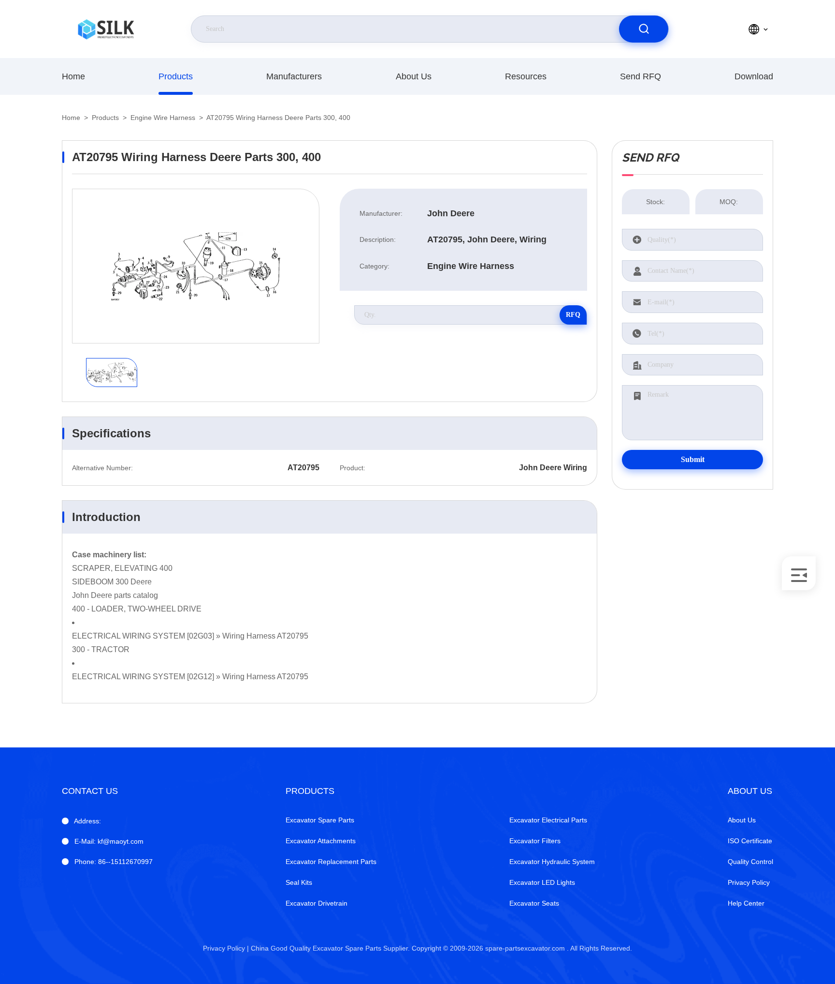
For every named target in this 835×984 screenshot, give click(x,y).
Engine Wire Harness (162, 117)
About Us (414, 76)
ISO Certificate (750, 841)
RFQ (573, 314)
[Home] (106, 29)
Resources (526, 76)
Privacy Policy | (226, 948)
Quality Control (750, 861)
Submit (693, 459)
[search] (643, 29)
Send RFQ (640, 76)
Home (73, 76)
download (753, 76)
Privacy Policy (749, 882)
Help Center (746, 903)
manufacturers (294, 76)
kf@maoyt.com (109, 841)
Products (175, 76)
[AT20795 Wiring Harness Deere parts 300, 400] (195, 266)
